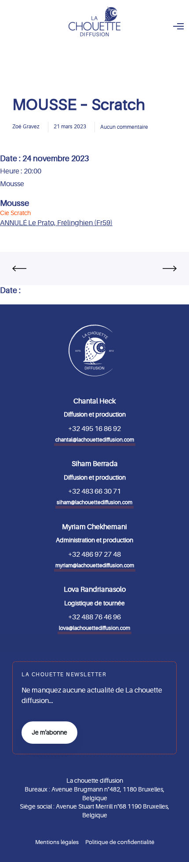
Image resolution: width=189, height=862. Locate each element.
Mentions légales (57, 842)
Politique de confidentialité (119, 842)
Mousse (14, 203)
